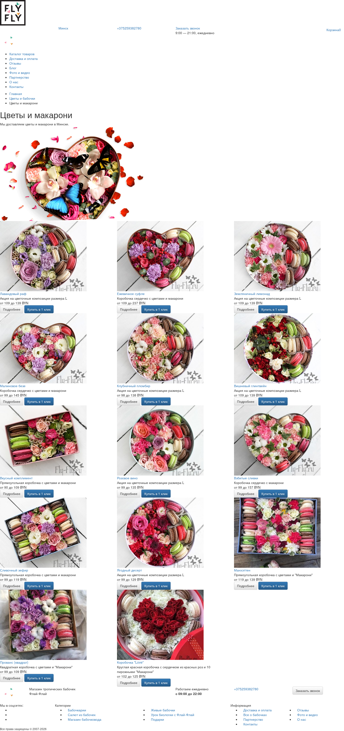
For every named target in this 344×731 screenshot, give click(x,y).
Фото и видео (19, 72)
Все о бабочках (255, 714)
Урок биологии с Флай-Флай (172, 714)
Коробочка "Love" (130, 662)
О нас (13, 82)
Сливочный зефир (14, 570)
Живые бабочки (163, 710)
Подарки (157, 719)
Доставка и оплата (23, 58)
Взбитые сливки (246, 478)
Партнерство (19, 77)
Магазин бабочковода (84, 719)
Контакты (16, 86)
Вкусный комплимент (16, 478)
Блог (12, 67)
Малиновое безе (13, 385)
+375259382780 (129, 28)
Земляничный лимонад (252, 293)
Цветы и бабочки (22, 98)
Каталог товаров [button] (21, 53)
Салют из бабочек (81, 714)
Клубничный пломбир (133, 385)
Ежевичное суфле (131, 293)
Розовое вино (127, 478)
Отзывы (15, 63)
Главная (15, 93)
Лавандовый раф (13, 293)
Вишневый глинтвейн (250, 385)
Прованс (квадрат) (14, 662)
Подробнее (11, 309)
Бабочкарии (77, 710)
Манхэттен (242, 570)
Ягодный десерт (129, 570)
